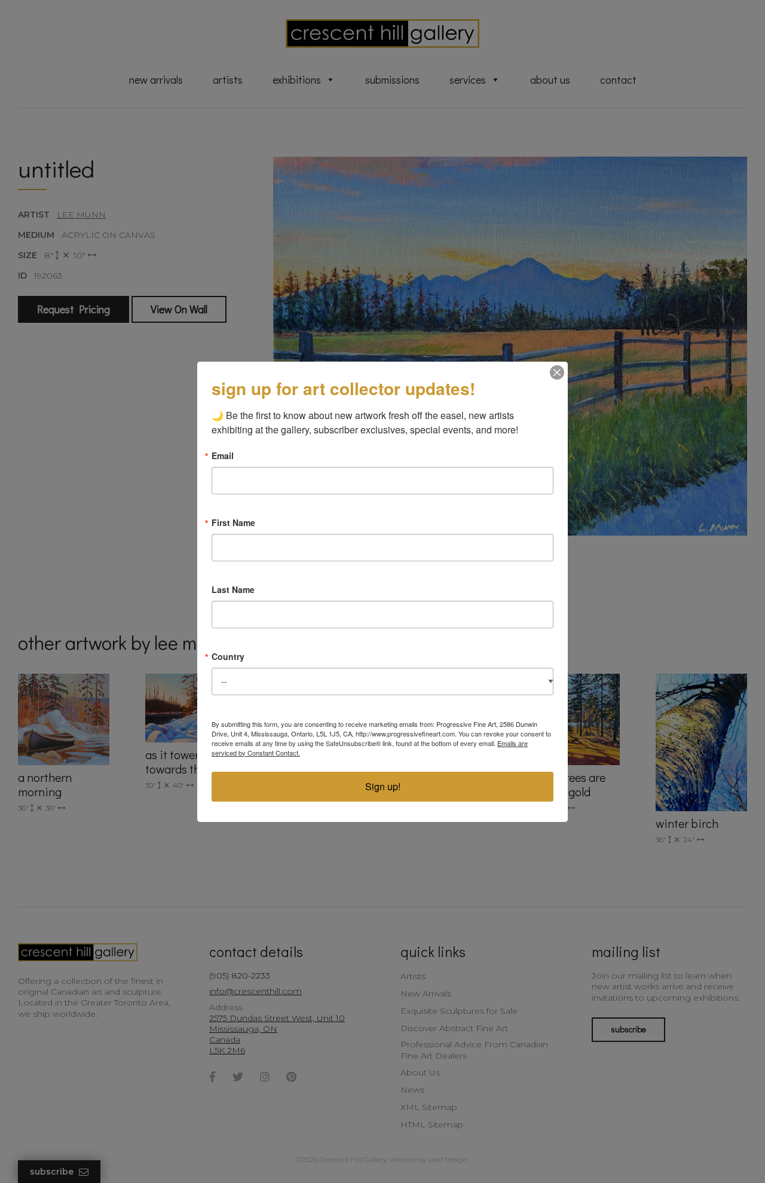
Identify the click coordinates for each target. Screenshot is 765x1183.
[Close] (557, 372)
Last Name (233, 589)
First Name (233, 522)
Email (223, 455)
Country (228, 656)
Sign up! (382, 786)
